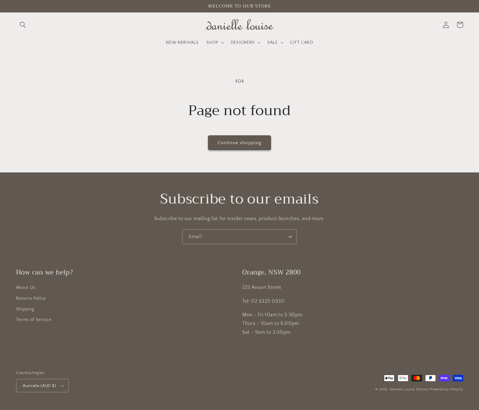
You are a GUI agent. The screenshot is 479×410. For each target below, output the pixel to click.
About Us (25, 287)
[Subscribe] (289, 236)
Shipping (25, 309)
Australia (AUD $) (39, 385)
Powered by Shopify (446, 389)
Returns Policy (31, 298)
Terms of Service (33, 319)
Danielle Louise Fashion (409, 389)
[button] (23, 25)
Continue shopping (240, 142)
